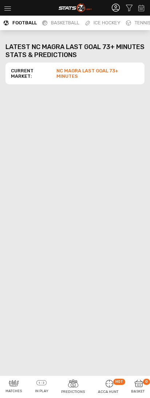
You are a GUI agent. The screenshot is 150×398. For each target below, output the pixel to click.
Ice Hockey (107, 22)
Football (24, 22)
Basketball (65, 22)
